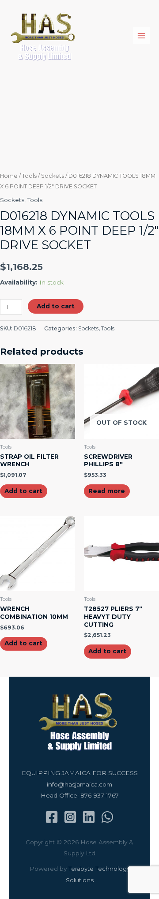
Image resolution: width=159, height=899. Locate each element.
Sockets (52, 175)
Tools (29, 175)
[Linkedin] (88, 817)
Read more (106, 490)
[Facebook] (51, 817)
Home (9, 175)
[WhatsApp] (107, 817)
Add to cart (56, 306)
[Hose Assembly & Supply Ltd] (44, 35)
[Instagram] (70, 817)
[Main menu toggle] (141, 35)
